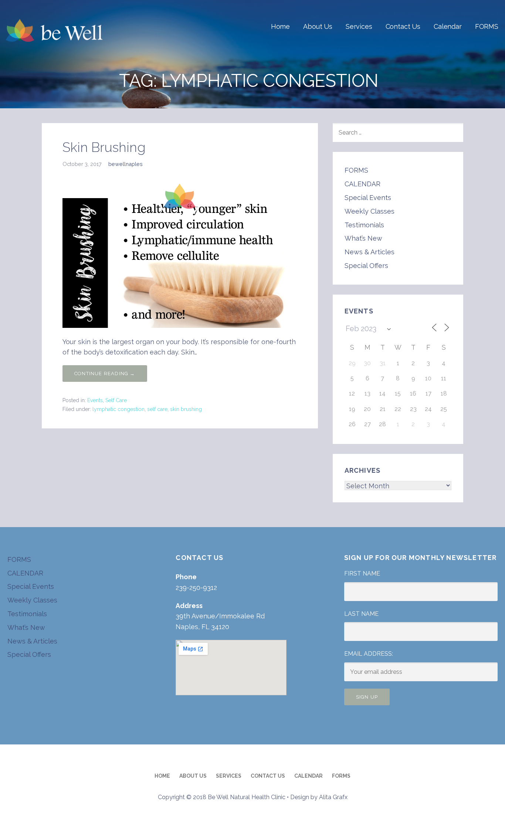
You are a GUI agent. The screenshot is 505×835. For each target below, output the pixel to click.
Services (359, 26)
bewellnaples (125, 164)
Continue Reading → (104, 373)
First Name (362, 573)
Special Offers (366, 265)
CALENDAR (362, 184)
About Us (317, 26)
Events (95, 400)
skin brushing (186, 409)
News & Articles (369, 252)
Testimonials (364, 225)
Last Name (361, 613)
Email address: (368, 653)
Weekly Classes (369, 211)
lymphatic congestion (118, 409)
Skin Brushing (104, 147)
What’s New (363, 238)
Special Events (368, 197)
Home (280, 26)
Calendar (448, 26)
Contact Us (403, 26)
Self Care (116, 400)
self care (157, 409)
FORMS (486, 26)
